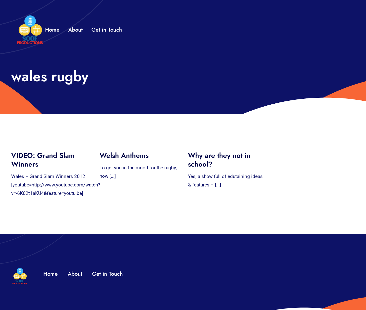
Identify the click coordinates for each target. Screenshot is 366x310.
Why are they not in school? (219, 159)
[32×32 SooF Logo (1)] (30, 17)
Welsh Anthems (124, 155)
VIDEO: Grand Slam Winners (43, 159)
